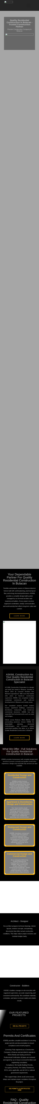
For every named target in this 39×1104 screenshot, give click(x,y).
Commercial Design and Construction (19, 855)
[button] (29, 5)
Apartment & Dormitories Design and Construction (19, 803)
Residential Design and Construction (19, 776)
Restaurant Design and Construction (19, 828)
